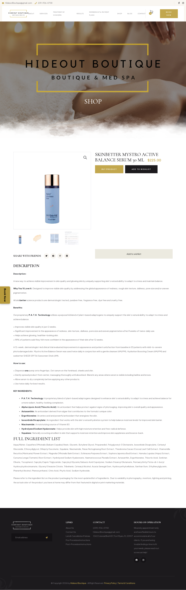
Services (44, 13)
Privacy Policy (110, 583)
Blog (129, 13)
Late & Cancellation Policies (78, 536)
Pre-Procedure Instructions (78, 540)
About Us (70, 528)
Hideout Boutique (78, 583)
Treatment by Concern (59, 13)
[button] (93, 438)
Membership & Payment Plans (99, 13)
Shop (119, 13)
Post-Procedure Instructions (78, 544)
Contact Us (71, 532)
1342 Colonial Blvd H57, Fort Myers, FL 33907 (113, 536)
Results (80, 13)
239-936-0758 (45, 3)
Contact (142, 13)
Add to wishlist (141, 169)
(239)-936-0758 (101, 528)
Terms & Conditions (126, 583)
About (31, 13)
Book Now (5, 295)
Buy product (109, 169)
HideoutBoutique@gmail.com (18, 3)
